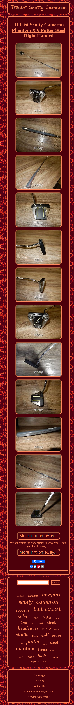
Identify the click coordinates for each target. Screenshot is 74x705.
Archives (39, 680)
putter (33, 641)
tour (24, 622)
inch (42, 655)
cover (53, 650)
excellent (33, 595)
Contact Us (38, 686)
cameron (47, 601)
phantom (24, 648)
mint (61, 650)
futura (42, 649)
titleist (47, 609)
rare (45, 644)
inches (47, 617)
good (31, 656)
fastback (21, 596)
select (24, 616)
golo (57, 618)
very (36, 617)
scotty (26, 602)
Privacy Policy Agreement (39, 691)
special (22, 611)
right (57, 629)
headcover (28, 628)
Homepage (39, 675)
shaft (41, 623)
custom (54, 656)
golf (45, 635)
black (35, 636)
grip (21, 657)
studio (22, 634)
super (46, 629)
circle (52, 622)
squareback (38, 661)
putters (56, 635)
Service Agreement (38, 696)
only (21, 643)
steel (54, 642)
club (33, 624)
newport (51, 594)
